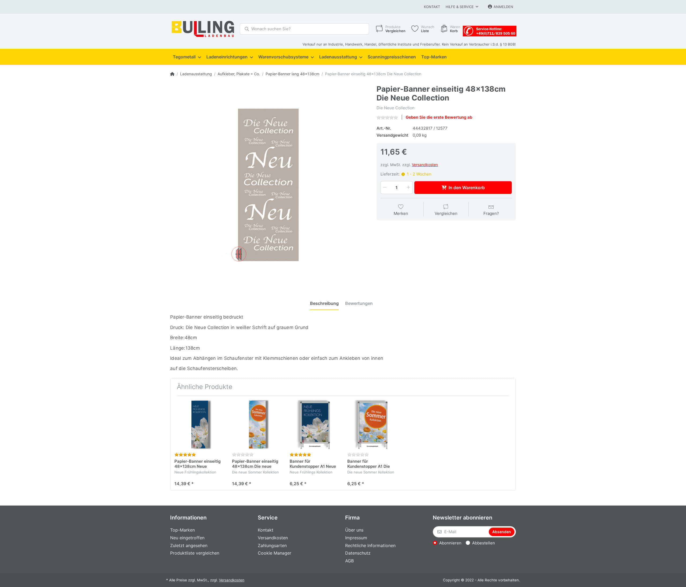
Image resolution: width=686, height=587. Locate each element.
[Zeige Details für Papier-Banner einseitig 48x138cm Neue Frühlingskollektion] (199, 424)
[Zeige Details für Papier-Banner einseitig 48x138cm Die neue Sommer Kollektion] (256, 424)
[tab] (324, 303)
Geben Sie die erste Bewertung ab (439, 117)
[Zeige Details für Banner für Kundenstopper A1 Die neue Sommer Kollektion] (372, 424)
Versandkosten (425, 164)
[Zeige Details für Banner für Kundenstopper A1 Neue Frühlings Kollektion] (314, 424)
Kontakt (432, 7)
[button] (384, 187)
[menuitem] (187, 57)
